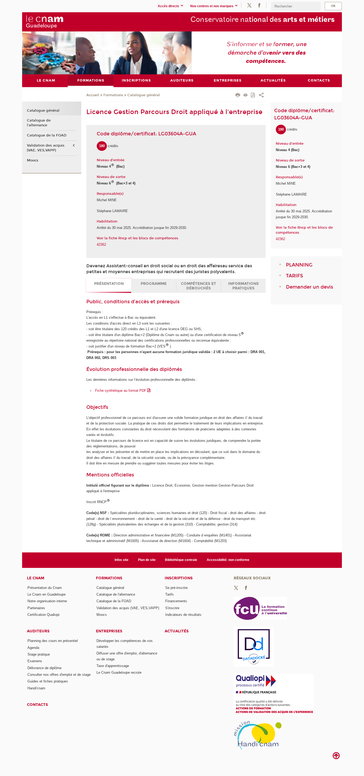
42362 (101, 244)
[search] (296, 6)
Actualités (177, 631)
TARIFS (294, 276)
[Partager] (261, 95)
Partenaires (36, 608)
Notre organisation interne (47, 601)
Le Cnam (35, 578)
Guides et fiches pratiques (47, 681)
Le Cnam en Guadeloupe (46, 594)
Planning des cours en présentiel (52, 641)
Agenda (33, 648)
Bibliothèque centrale (181, 560)
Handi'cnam (36, 688)
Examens (34, 661)
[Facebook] (259, 5)
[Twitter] (249, 5)
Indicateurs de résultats (183, 615)
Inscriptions (179, 578)
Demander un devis (309, 287)
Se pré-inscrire (176, 588)
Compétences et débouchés (198, 285)
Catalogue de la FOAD (46, 135)
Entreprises (109, 631)
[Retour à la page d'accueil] (64, 22)
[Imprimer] (238, 95)
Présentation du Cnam (44, 588)
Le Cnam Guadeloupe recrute (118, 672)
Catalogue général (143, 95)
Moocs (32, 160)
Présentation (109, 283)
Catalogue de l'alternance (39, 122)
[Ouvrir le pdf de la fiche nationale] (253, 95)
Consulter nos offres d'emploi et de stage (59, 675)
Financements (176, 601)
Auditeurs (38, 631)
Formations (113, 95)
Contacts (37, 704)
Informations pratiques (243, 285)
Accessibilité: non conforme (228, 560)
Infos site (121, 560)
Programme (154, 283)
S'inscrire (172, 608)
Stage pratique (38, 654)
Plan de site (147, 560)
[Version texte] (245, 95)
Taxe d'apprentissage (112, 666)
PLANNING (299, 265)
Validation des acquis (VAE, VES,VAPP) (45, 147)
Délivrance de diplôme (44, 668)
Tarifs (169, 594)
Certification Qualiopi (43, 615)
